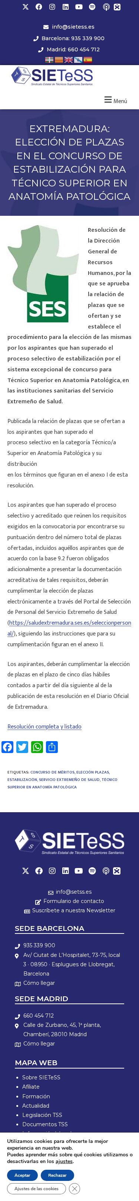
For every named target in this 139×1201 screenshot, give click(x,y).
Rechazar (57, 1175)
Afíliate (31, 1086)
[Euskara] (49, 59)
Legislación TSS (42, 1115)
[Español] (88, 59)
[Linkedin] (65, 6)
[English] (69, 59)
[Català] (59, 59)
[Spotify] (92, 6)
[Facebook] (39, 6)
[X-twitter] (25, 6)
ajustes (64, 1161)
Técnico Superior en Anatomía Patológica (62, 783)
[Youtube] (79, 6)
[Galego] (78, 59)
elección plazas (92, 772)
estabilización (22, 779)
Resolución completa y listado (44, 727)
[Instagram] (52, 6)
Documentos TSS (45, 1124)
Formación (36, 1096)
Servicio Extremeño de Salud (69, 779)
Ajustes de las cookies (36, 1189)
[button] (115, 100)
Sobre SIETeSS (41, 1077)
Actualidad (35, 1105)
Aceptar (22, 1175)
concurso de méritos (52, 772)
